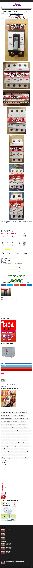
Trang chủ (3, 9)
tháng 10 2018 (3, 484)
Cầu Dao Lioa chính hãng (10, 13)
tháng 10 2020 (3, 464)
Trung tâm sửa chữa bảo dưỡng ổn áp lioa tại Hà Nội (7, 458)
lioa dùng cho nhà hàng (20, 433)
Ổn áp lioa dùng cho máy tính (15, 449)
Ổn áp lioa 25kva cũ (3, 445)
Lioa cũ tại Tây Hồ (8, 551)
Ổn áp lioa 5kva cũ (27, 445)
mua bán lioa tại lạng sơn (15, 436)
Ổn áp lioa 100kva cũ (3, 443)
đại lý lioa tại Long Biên (18, 424)
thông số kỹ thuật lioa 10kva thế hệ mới (19, 455)
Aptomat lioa (22, 18)
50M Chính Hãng (22, 412)
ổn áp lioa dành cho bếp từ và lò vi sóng (26, 446)
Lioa (20, 430)
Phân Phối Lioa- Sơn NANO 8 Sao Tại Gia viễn (6, 452)
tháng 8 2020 (3, 466)
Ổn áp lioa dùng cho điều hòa (19, 448)
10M (1, 412)
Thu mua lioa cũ (21, 457)
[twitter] (27, 1)
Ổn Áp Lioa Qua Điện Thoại (23, 449)
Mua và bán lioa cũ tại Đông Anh (5, 439)
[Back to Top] (31, 567)
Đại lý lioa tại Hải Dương (4, 424)
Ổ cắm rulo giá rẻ (3, 442)
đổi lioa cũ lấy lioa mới (20, 427)
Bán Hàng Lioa (10, 413)
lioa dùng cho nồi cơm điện (27, 433)
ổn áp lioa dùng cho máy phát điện (5, 449)
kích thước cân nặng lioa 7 (15, 430)
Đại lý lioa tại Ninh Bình (4, 425)
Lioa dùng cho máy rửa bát (12, 433)
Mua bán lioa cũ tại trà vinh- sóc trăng (6, 436)
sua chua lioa (21, 282)
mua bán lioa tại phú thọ (23, 436)
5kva (26, 412)
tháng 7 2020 (3, 467)
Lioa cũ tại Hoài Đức (9, 533)
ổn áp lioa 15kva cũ (21, 443)
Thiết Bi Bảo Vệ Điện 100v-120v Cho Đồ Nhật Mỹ (7, 455)
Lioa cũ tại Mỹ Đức (3, 386)
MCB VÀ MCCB (6, 230)
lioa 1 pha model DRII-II (29, 430)
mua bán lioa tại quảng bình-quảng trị (6, 437)
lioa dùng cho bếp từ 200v (4, 433)
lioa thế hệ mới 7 (19, 434)
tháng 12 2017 (3, 494)
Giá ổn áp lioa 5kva (7, 428)
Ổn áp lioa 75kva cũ (17, 446)
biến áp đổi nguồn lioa (21, 416)
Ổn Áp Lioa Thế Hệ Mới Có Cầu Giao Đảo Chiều (13, 451)
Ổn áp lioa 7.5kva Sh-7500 (10, 446)
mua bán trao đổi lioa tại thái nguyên (25, 437)
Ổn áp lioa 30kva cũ (14, 445)
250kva (10, 412)
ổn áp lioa (15, 442)
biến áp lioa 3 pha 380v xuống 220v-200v (6, 418)
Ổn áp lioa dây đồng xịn (12, 448)
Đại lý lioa (8, 421)
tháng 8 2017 (3, 498)
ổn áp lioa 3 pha (9, 445)
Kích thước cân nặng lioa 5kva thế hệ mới (6, 430)
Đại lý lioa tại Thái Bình (23, 425)
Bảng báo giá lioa (28, 413)
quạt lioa (14, 452)
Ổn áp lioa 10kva (9, 443)
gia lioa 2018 (2, 428)
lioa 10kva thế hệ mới (3, 431)
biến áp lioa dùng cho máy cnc (24, 418)
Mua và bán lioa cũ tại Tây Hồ (24, 440)
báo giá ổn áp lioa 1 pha (21, 415)
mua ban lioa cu (13, 282)
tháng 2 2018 (3, 492)
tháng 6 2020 (3, 468)
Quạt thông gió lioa (19, 452)
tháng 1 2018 (3, 493)
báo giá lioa (9, 415)
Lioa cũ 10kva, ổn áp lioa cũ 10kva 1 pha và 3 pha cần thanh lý (15, 561)
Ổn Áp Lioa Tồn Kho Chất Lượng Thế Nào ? (25, 451)
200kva (4, 412)
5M (6, 413)
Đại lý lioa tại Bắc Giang (23, 421)
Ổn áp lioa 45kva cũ (21, 445)
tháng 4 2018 (3, 490)
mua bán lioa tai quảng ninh (15, 437)
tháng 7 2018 (3, 487)
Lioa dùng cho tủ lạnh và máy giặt (5, 434)
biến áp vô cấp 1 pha (13, 419)
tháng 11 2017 (3, 495)
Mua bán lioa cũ (24, 434)
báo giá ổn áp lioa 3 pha (15, 416)
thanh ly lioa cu (28, 282)
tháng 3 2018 (3, 491)
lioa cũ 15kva (28, 431)
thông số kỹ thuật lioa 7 (15, 457)
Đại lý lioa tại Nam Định (24, 424)
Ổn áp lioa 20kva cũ (27, 443)
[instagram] (30, 1)
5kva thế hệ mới (3, 413)
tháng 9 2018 (3, 485)
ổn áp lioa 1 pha (19, 442)
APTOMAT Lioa (3, 221)
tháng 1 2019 (3, 483)
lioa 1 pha (23, 430)
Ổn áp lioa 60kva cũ (3, 446)
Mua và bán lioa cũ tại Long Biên (15, 440)
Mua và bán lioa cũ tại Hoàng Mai (5, 440)
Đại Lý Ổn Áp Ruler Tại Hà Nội (13, 427)
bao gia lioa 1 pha (15, 415)
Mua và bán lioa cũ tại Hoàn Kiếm (23, 439)
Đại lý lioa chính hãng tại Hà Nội (15, 421)
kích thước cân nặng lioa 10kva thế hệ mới (24, 428)
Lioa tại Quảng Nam (13, 434)
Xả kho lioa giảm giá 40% (4, 460)
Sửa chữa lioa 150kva (3, 454)
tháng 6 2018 (3, 488)
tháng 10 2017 (3, 496)
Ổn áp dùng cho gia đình (9, 442)
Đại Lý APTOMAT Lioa (16, 13)
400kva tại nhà (17, 412)
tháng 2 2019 (3, 482)
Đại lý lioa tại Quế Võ (10, 425)
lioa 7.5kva (14, 431)
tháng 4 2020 (3, 470)
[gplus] (29, 1)
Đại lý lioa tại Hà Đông (17, 422)
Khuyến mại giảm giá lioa (14, 428)
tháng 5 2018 (3, 489)
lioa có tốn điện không (20, 431)
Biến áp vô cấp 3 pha (20, 419)
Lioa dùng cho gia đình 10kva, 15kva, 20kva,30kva (8, 384)
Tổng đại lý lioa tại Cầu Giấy (27, 457)
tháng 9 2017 (3, 497)
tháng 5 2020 (3, 469)
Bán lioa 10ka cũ (15, 413)
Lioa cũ (25, 431)
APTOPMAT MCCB (16, 15)
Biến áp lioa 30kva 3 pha (16, 418)
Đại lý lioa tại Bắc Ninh (3, 422)
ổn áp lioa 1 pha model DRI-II (26, 442)
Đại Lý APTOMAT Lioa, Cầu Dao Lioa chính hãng (5, 293)
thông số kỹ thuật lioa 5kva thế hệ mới (6, 457)
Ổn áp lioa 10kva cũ (15, 443)
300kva (13, 412)
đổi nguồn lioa (26, 427)
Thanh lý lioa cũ (9, 454)
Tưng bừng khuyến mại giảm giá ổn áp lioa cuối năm (21, 458)
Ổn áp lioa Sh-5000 (3, 451)
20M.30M (7, 412)
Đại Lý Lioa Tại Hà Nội (23, 422)
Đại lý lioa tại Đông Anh (10, 422)
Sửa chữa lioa (24, 452)
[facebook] (26, 1)
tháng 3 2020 (3, 471)
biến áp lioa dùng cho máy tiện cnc (5, 419)
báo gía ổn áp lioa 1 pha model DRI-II (5, 416)
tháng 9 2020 (3, 465)
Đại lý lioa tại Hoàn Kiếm (11, 424)
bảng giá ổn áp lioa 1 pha (4, 415)
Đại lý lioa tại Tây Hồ (16, 425)
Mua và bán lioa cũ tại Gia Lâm (14, 439)
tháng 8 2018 (3, 486)
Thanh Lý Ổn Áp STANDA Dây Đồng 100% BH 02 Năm (19, 454)
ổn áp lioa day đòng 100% (4, 448)
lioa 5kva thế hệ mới (9, 431)
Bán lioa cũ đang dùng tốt (21, 413)
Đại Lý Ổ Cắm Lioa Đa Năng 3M (5, 427)
